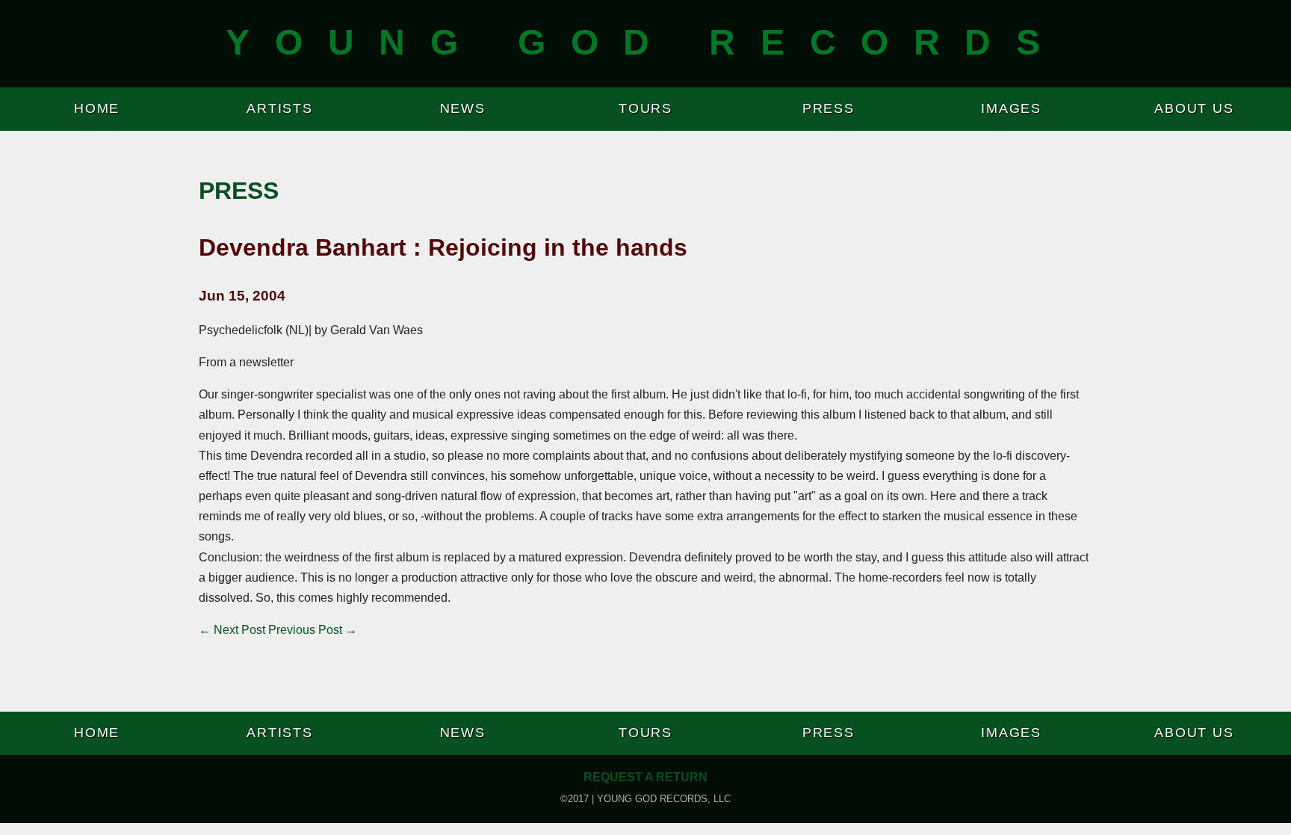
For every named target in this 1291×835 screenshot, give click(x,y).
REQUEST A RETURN (645, 777)
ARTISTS (279, 108)
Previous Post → (312, 629)
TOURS (645, 108)
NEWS (463, 108)
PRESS (828, 108)
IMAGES (1011, 108)
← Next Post (232, 629)
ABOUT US (1193, 108)
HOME (97, 108)
